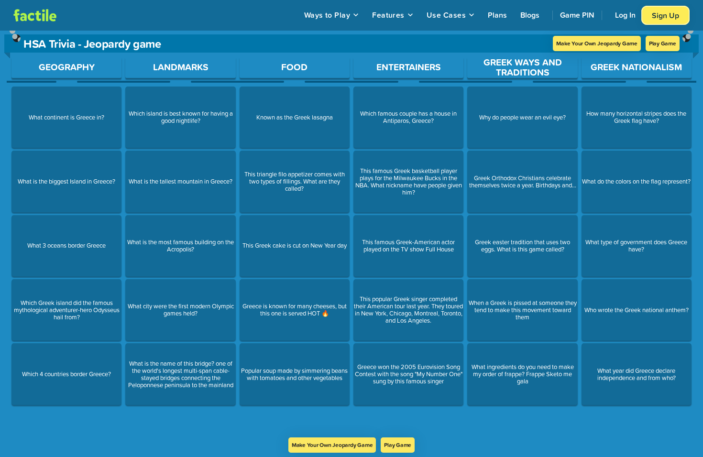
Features (388, 15)
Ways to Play (327, 15)
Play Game (662, 43)
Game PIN (577, 15)
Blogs (529, 15)
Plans (497, 15)
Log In (625, 15)
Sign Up (665, 15)
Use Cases (446, 15)
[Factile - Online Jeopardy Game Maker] (34, 15)
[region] (351, 234)
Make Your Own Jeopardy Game (596, 43)
